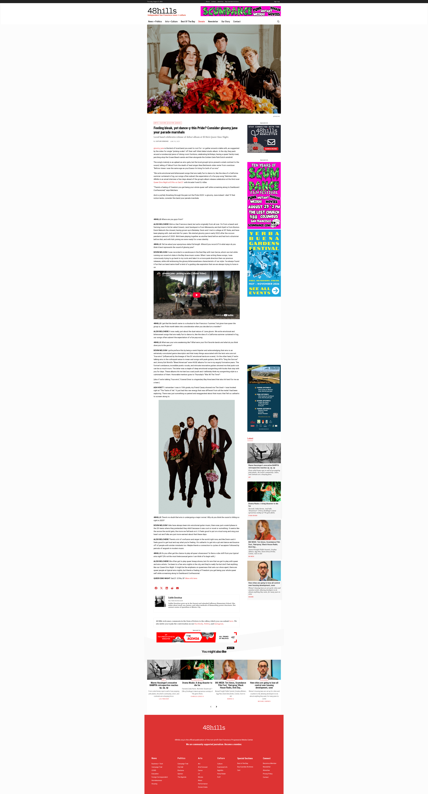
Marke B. (230, 699)
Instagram (218, 624)
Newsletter (267, 767)
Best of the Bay (242, 763)
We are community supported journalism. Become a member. (214, 744)
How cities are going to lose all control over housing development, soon (264, 584)
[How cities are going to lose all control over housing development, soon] (264, 571)
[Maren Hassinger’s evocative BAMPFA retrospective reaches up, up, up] (264, 453)
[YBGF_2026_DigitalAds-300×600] (264, 296)
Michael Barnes (264, 701)
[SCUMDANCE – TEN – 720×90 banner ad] (241, 15)
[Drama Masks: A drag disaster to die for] (264, 492)
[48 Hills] (167, 11)
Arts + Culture (160, 123)
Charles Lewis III (197, 696)
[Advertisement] (264, 330)
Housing (250, 597)
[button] (278, 21)
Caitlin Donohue (162, 141)
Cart (238, 770)
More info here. (191, 578)
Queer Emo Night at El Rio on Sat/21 (169, 182)
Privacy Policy (268, 774)
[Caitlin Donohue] (160, 603)
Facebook (198, 624)
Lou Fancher (164, 699)
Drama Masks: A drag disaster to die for (197, 684)
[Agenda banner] (196, 642)
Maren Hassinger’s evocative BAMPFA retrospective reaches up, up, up (263, 466)
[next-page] (216, 706)
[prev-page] (210, 706)
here (231, 621)
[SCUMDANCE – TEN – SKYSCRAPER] (264, 228)
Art (249, 477)
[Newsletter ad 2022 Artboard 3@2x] (264, 152)
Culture (171, 123)
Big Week (251, 556)
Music (178, 123)
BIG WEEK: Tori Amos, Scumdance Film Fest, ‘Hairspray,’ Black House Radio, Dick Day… (264, 544)
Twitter (207, 624)
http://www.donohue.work (175, 600)
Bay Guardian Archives (245, 767)
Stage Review (252, 515)
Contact (266, 777)
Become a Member (269, 763)
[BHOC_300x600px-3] (264, 431)
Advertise (266, 770)
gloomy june (159, 148)
